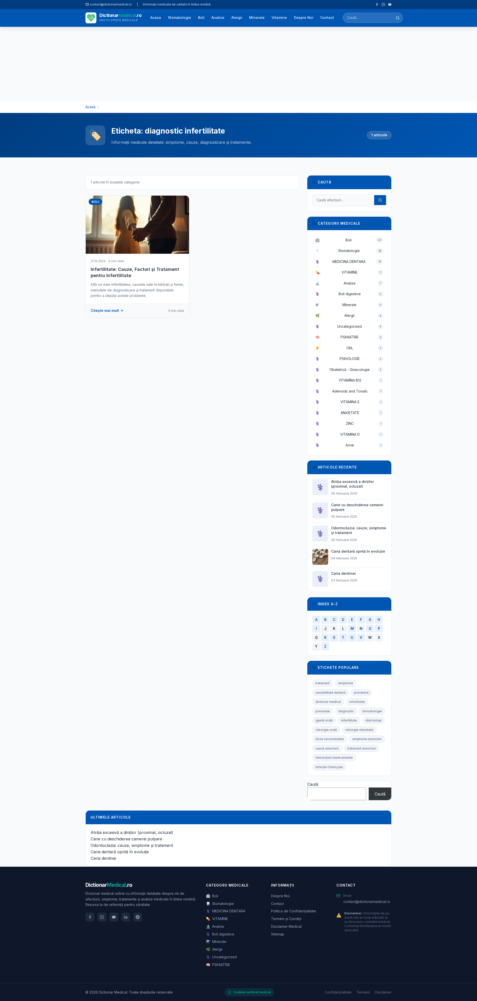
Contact (327, 17)
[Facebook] (377, 4)
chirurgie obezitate (359, 730)
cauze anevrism (327, 748)
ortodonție (357, 702)
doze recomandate (330, 739)
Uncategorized (348, 326)
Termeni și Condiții (286, 919)
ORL (348, 348)
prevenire (361, 692)
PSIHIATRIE (348, 337)
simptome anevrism (367, 739)
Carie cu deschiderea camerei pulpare (126, 838)
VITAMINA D (348, 434)
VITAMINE (348, 272)
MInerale (348, 305)
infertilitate (349, 720)
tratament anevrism (361, 748)
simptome (345, 683)
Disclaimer (383, 992)
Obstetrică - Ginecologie (348, 369)
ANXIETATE (348, 413)
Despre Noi (303, 17)
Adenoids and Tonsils (348, 391)
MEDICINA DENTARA (348, 261)
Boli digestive (348, 294)
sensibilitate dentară (331, 692)
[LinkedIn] (125, 917)
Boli (201, 17)
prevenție (323, 711)
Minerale (257, 17)
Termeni (363, 992)
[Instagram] (383, 4)
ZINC (348, 423)
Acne (348, 445)
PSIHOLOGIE (348, 359)
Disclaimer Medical (286, 926)
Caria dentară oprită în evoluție (120, 851)
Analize (217, 17)
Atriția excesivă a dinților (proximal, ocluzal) (132, 832)
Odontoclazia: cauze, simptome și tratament (132, 845)
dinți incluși (373, 720)
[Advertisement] (238, 64)
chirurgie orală (326, 730)
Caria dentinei (103, 858)
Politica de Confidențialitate (293, 911)
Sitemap (277, 934)
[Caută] (398, 18)
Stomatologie (179, 17)
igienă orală (324, 720)
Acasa (155, 17)
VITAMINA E (348, 402)
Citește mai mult (105, 310)
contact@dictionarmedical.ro (366, 901)
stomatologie (372, 711)
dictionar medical (328, 702)
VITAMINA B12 (348, 380)
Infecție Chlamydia (329, 767)
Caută (312, 784)
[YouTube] (390, 4)
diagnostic (346, 711)
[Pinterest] (137, 917)
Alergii (236, 17)
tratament (323, 683)
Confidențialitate (338, 992)
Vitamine (279, 17)
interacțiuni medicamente (334, 757)
